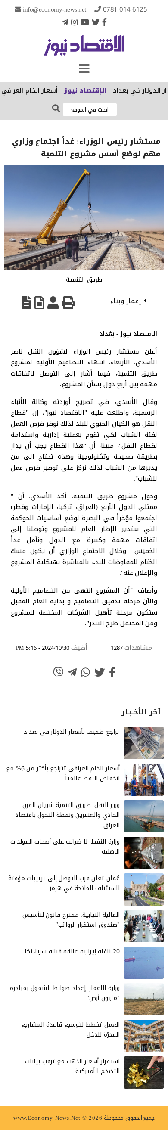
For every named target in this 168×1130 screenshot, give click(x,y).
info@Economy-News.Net (54, 9)
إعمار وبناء (125, 301)
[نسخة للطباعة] (68, 302)
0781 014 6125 (125, 9)
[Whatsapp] (85, 672)
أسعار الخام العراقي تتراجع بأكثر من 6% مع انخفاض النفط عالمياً (63, 774)
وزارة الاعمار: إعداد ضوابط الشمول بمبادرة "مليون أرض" (65, 993)
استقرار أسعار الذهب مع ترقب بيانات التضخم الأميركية (72, 1066)
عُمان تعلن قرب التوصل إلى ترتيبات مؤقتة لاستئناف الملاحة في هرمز (64, 883)
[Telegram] (65, 22)
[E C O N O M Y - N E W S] (84, 49)
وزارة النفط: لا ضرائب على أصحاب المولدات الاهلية (65, 847)
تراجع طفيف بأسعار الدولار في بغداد (72, 732)
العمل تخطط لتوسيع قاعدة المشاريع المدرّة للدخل (70, 1030)
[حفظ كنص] (26, 302)
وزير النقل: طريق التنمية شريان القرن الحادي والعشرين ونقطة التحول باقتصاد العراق (67, 815)
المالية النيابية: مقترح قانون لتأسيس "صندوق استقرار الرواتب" (71, 920)
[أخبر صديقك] (53, 302)
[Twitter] (96, 22)
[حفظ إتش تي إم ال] (39, 302)
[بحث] (56, 109)
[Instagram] (74, 22)
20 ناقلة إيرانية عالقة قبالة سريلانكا (72, 951)
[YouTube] (85, 22)
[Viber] (58, 672)
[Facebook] (104, 22)
